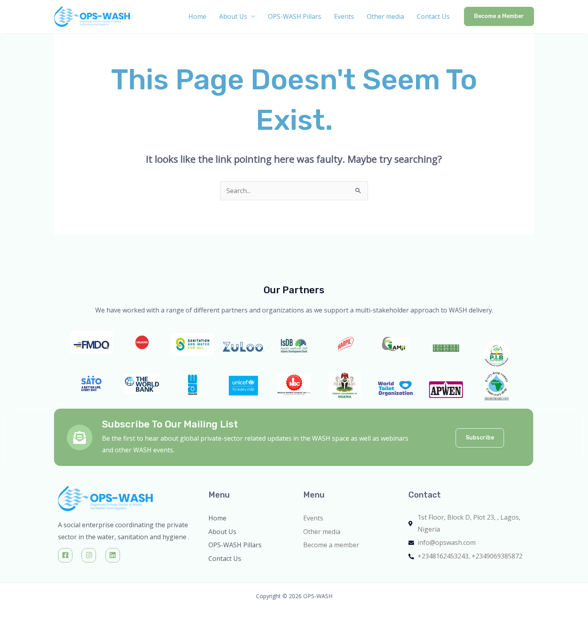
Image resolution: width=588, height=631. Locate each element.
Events (344, 16)
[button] (499, 16)
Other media (385, 16)
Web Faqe (423, 565)
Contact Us (433, 16)
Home (197, 16)
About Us (233, 16)
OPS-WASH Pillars (294, 16)
